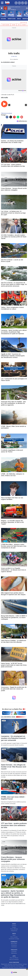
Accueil (3, 18)
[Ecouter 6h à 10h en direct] (14, 713)
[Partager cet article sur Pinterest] (14, 117)
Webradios (14, 953)
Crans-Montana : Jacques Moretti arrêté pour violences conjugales (13, 859)
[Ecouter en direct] (19, 2)
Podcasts (14, 951)
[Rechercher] (22, 2)
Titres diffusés (14, 929)
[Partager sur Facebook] (6, 117)
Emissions (14, 945)
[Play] (2, 8)
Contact (14, 925)
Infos (19, 18)
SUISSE (24, 24)
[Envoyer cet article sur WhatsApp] (17, 117)
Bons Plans (12, 18)
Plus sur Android (14, 959)
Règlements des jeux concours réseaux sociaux (14, 964)
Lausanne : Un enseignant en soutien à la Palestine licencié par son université (13, 738)
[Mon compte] (25, 2)
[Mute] (27, 8)
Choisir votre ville (23, 22)
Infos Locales (14, 937)
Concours (14, 947)
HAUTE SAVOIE (5, 24)
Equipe (14, 927)
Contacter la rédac (14, 938)
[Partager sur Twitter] (10, 117)
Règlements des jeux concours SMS (14, 966)
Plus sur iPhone (14, 957)
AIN (19, 24)
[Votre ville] (16, 2)
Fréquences (14, 930)
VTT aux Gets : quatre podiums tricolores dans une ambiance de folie (14, 825)
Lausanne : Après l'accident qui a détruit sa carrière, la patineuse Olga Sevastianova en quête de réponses (13, 894)
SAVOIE (13, 24)
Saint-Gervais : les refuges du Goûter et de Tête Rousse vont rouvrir (13, 767)
